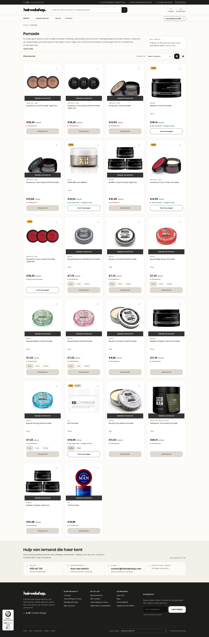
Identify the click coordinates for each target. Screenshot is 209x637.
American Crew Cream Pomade (164, 182)
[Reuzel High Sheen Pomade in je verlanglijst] (180, 222)
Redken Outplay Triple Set (37, 505)
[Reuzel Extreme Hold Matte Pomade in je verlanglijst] (98, 222)
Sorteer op (141, 56)
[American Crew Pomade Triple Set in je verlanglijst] (56, 68)
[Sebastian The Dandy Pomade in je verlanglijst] (180, 386)
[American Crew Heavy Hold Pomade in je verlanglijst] (56, 145)
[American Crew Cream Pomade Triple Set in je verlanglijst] (56, 222)
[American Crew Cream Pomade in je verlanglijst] (180, 145)
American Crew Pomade (120, 105)
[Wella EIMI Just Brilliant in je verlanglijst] (98, 145)
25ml (79, 448)
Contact (67, 595)
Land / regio (114, 631)
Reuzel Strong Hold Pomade (38, 423)
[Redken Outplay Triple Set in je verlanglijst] (56, 468)
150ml (71, 448)
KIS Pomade (72, 423)
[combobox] (88, 10)
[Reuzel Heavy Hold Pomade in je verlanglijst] (98, 304)
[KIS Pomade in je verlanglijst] (98, 386)
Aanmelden (177, 609)
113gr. (79, 284)
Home (25, 25)
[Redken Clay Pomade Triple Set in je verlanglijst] (139, 145)
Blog (118, 599)
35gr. (71, 284)
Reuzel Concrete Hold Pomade (123, 259)
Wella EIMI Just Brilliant (77, 182)
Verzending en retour (73, 599)
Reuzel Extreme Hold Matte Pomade (83, 259)
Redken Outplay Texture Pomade (165, 341)
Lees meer (28, 49)
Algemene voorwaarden (100, 605)
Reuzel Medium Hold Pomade (39, 341)
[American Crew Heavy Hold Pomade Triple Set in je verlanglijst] (98, 68)
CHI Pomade (73, 505)
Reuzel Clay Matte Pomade (121, 423)
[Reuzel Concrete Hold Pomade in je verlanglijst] (139, 222)
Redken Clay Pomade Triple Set (123, 182)
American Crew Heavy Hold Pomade (42, 182)
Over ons (120, 595)
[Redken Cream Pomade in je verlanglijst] (180, 68)
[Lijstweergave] (183, 56)
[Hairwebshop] (34, 10)
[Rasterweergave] (176, 56)
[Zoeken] (124, 10)
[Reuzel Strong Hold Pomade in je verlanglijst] (56, 386)
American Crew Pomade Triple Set (41, 105)
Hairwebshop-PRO (173, 18)
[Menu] (12, 611)
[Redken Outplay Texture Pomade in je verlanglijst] (180, 304)
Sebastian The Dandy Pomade (163, 423)
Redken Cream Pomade (161, 105)
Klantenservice (180, 2)
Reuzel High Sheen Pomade (162, 259)
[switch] (8, 627)
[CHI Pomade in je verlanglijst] (98, 468)
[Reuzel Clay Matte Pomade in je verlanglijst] (139, 386)
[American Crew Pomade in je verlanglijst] (139, 68)
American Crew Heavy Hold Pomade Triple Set (83, 106)
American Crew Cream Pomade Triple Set (40, 260)
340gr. (87, 284)
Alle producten (96, 595)
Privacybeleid (122, 602)
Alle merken (95, 599)
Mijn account (69, 605)
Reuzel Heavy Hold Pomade (79, 341)
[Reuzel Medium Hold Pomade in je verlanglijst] (56, 304)
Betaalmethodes (71, 602)
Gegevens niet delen (125, 605)
